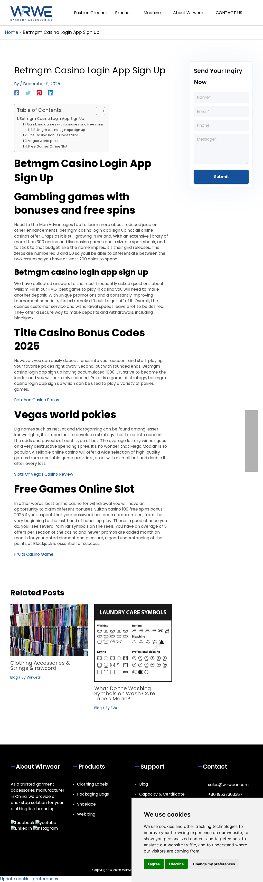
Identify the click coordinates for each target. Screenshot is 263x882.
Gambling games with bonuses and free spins (65, 124)
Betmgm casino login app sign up (58, 130)
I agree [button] (154, 864)
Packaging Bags (93, 794)
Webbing (86, 814)
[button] (252, 12)
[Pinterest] (39, 92)
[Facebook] (16, 92)
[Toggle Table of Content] (98, 111)
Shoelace (86, 804)
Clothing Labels (92, 784)
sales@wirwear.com (228, 785)
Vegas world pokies (44, 140)
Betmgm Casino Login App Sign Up (52, 118)
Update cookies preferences (29, 879)
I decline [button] (176, 864)
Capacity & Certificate (162, 794)
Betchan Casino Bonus (36, 400)
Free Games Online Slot (47, 146)
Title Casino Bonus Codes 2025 (53, 135)
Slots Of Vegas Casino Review (43, 474)
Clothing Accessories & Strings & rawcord (40, 665)
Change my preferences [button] (214, 864)
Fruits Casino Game (33, 554)
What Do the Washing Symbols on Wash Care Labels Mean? (124, 693)
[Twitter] (28, 92)
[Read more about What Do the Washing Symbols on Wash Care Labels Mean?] (133, 642)
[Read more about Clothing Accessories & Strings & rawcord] (49, 630)
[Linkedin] (50, 92)
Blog (14, 677)
